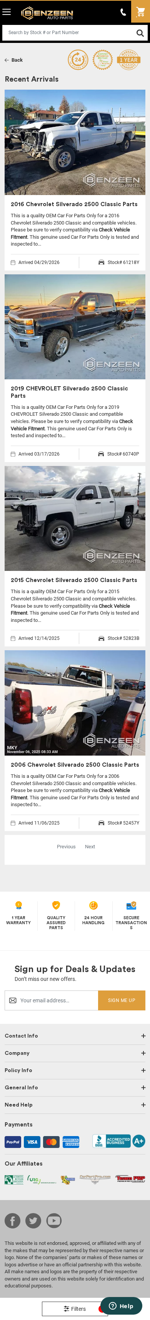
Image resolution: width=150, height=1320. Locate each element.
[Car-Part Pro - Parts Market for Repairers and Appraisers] (95, 1179)
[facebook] (12, 1220)
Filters (87, 1309)
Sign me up (121, 1000)
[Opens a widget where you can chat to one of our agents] (121, 1306)
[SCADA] (67, 1179)
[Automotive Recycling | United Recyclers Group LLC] (42, 1179)
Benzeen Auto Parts (45, 13)
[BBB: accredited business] (118, 1141)
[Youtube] (54, 1220)
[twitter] (33, 1220)
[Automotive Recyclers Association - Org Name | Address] (14, 1179)
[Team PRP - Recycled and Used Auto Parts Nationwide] (130, 1178)
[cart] (140, 12)
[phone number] (123, 12)
